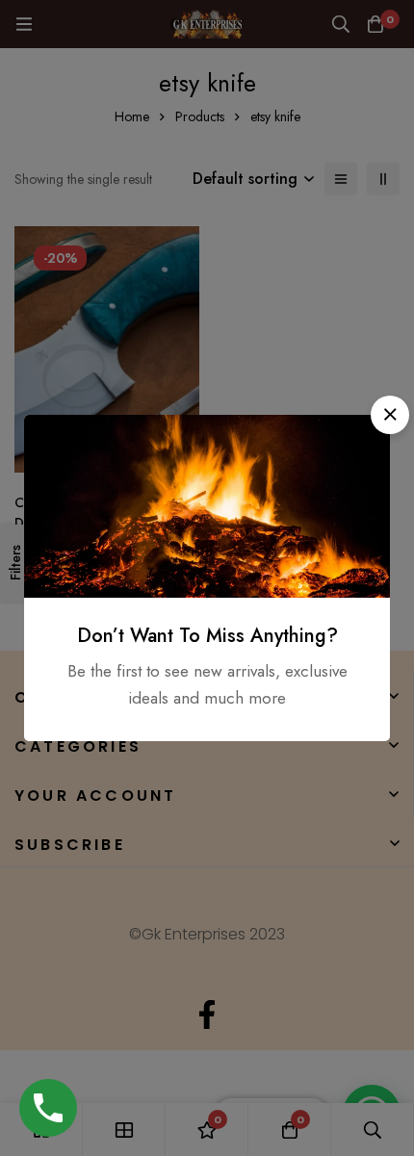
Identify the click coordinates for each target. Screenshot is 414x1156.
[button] (390, 415)
